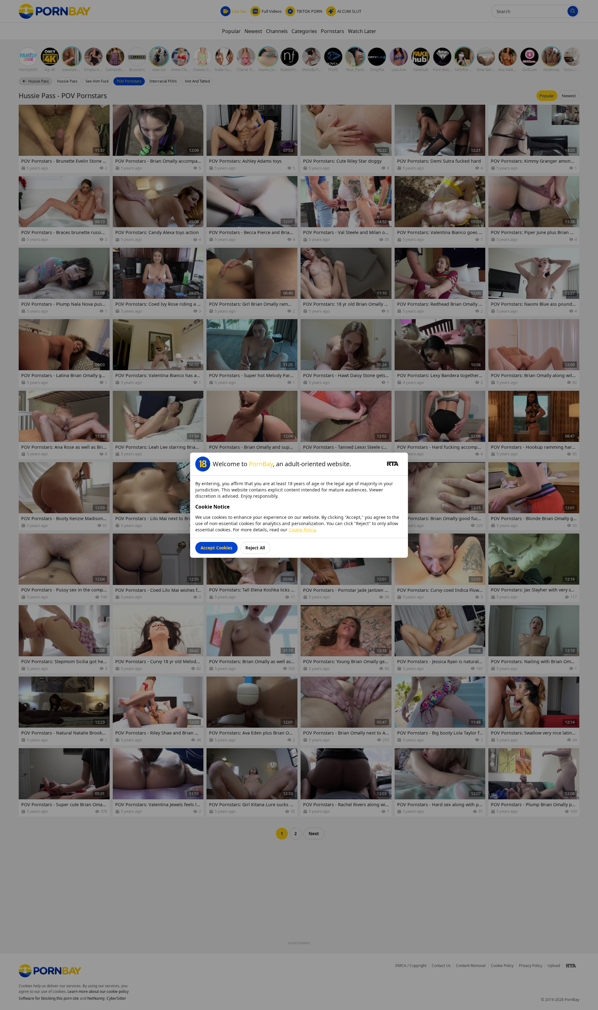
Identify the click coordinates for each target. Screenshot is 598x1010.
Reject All (255, 548)
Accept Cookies (216, 548)
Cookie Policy (302, 530)
